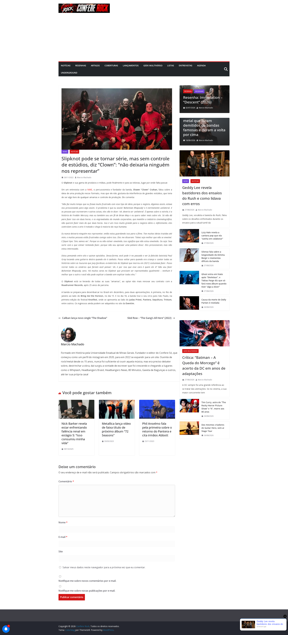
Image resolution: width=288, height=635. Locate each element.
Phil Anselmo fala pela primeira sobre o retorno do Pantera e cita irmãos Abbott (157, 429)
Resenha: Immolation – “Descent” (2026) (202, 99)
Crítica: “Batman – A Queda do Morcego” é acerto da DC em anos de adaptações (203, 365)
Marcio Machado (84, 177)
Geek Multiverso (152, 65)
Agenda (201, 65)
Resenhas (80, 65)
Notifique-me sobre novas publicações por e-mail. (86, 590)
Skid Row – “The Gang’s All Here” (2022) (149, 318)
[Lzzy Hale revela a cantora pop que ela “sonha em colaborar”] (189, 238)
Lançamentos (131, 65)
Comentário (66, 481)
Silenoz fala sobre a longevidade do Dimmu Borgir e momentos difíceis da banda (213, 256)
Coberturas (111, 65)
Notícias (65, 65)
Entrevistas (185, 65)
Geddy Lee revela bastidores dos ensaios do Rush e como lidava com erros (202, 195)
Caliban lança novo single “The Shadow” (84, 318)
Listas (170, 65)
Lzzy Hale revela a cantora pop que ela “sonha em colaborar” (212, 235)
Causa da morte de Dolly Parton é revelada (213, 301)
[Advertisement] (144, 39)
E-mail (62, 537)
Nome (63, 522)
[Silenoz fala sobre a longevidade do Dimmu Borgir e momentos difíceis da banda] (189, 258)
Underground (69, 72)
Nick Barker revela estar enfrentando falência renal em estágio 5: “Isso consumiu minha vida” (74, 433)
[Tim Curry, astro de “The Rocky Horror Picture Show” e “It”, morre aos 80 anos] (189, 409)
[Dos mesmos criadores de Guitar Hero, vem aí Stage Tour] (189, 430)
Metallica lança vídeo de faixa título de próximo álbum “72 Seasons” (116, 429)
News (65, 152)
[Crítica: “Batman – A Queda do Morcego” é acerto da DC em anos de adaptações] (205, 333)
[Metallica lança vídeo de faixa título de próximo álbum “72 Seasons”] (117, 402)
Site (60, 551)
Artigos (95, 65)
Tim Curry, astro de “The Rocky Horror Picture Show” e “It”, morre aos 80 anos (213, 407)
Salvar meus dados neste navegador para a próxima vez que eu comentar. (104, 567)
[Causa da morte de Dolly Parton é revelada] (189, 303)
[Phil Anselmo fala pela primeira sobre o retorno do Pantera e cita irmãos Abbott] (157, 402)
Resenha (187, 91)
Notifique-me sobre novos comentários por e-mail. (87, 580)
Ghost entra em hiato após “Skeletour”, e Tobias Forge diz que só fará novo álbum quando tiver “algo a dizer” (213, 280)
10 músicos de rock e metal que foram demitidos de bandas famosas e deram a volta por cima (204, 125)
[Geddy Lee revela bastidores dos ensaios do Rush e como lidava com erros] (205, 163)
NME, (90, 189)
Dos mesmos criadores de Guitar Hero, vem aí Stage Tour (212, 427)
